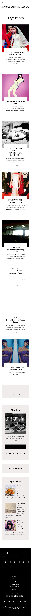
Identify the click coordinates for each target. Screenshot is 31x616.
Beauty (15, 197)
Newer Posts (15, 388)
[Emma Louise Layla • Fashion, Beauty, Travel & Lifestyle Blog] (15, 7)
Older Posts (15, 394)
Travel (15, 579)
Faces (15, 49)
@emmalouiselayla (17, 552)
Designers (15, 268)
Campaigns (15, 146)
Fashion (15, 576)
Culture (15, 584)
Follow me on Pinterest (15, 468)
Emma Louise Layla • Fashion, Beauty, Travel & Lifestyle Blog (15, 606)
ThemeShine (15, 608)
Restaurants (15, 586)
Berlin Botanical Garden (20, 522)
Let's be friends (15, 446)
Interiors (15, 589)
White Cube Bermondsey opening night (15, 250)
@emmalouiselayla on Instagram (11, 557)
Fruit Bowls (20, 486)
